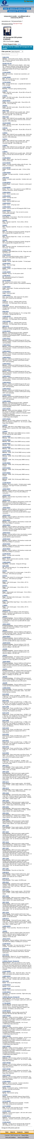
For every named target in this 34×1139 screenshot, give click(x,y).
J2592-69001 (6, 520)
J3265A (4, 931)
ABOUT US (12, 8)
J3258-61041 (6, 643)
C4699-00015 (6, 199)
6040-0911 (5, 311)
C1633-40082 (6, 87)
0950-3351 (5, 807)
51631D (4, 580)
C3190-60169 (6, 557)
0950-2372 (5, 765)
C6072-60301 (6, 419)
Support (27, 1132)
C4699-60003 (6, 926)
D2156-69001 (6, 447)
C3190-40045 (6, 272)
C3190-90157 (6, 331)
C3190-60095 (6, 72)
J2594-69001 (6, 636)
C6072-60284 (6, 1015)
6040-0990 (5, 566)
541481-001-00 (6, 63)
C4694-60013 (6, 351)
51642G (4, 235)
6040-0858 (5, 305)
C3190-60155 (6, 316)
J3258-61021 (6, 539)
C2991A (4, 151)
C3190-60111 (6, 275)
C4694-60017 (6, 376)
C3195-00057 (6, 287)
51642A (4, 220)
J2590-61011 (6, 500)
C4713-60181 (6, 163)
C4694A (17, 41)
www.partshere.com (6, 21)
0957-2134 (5, 842)
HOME (5, 8)
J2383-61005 (6, 495)
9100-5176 (5, 878)
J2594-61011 (6, 532)
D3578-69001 (6, 473)
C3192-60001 (6, 215)
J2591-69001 (6, 624)
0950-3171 (5, 782)
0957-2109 (5, 825)
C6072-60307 (6, 1075)
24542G (4, 105)
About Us (12, 1132)
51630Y (4, 571)
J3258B (4, 649)
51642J (4, 245)
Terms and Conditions (10, 1137)
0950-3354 (5, 819)
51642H (4, 240)
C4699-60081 (6, 688)
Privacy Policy (25, 1135)
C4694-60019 (6, 388)
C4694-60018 (6, 382)
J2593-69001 (6, 525)
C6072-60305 (6, 1062)
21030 (4, 300)
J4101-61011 (6, 939)
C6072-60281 (6, 409)
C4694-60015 (6, 363)
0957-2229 (5, 912)
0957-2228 (5, 902)
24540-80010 (6, 100)
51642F (4, 230)
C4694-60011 (6, 338)
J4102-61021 (6, 544)
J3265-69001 (6, 661)
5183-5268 (5, 948)
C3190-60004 (6, 1081)
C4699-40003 (6, 203)
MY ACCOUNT (22, 11)
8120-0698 (5, 694)
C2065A (4, 425)
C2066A (4, 431)
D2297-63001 (6, 451)
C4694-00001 (6, 562)
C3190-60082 (6, 187)
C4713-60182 (6, 168)
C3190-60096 (6, 971)
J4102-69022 (6, 549)
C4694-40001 (6, 192)
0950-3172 (5, 788)
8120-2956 (5, 734)
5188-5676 (5, 872)
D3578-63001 (6, 468)
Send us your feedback (23, 1137)
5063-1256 (5, 110)
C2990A (4, 145)
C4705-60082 (6, 82)
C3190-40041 (6, 263)
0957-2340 (5, 858)
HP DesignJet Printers (17, 21)
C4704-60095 (6, 280)
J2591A (4, 630)
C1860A (4, 595)
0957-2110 (5, 832)
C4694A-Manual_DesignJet (10, 997)
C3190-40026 (6, 1111)
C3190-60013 (6, 992)
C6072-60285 (6, 1026)
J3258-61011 (6, 610)
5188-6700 (5, 57)
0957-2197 (5, 848)
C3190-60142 (6, 1011)
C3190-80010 (6, 1091)
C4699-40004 (6, 207)
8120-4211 (5, 740)
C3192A (4, 1095)
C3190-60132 (6, 943)
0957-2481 (5, 868)
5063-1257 (5, 117)
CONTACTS (20, 8)
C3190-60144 (6, 1116)
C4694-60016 (6, 370)
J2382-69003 (6, 489)
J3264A (4, 655)
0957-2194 (5, 896)
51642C (4, 225)
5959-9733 (5, 326)
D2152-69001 (6, 440)
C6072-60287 (6, 1046)
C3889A (4, 605)
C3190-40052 (6, 267)
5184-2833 (5, 955)
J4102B (4, 683)
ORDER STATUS (12, 11)
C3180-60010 (6, 182)
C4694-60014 (6, 357)
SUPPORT (27, 8)
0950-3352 (5, 813)
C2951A (4, 139)
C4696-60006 (6, 255)
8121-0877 (5, 759)
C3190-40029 (6, 260)
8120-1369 (5, 706)
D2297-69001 (6, 454)
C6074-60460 (6, 321)
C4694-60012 (6, 345)
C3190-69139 (6, 482)
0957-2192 (5, 890)
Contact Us (20, 1132)
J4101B (4, 676)
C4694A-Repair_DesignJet (10, 961)
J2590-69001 (6, 507)
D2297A (4, 458)
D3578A (4, 478)
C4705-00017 (6, 291)
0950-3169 (5, 771)
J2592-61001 (6, 515)
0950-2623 (5, 882)
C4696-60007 (6, 295)
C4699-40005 (6, 210)
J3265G (4, 669)
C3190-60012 (6, 985)
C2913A (4, 128)
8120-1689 (5, 720)
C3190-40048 (6, 77)
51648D (4, 590)
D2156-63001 (6, 443)
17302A (4, 95)
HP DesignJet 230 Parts (7, 23)
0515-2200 (5, 981)
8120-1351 (5, 700)
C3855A (4, 600)
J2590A (4, 616)
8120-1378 (5, 713)
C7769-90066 (6, 1003)
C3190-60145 (6, 553)
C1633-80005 (6, 1086)
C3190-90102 (6, 1122)
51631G (4, 585)
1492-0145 (5, 177)
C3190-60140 (6, 988)
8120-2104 (5, 728)
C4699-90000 (6, 401)
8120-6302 (5, 753)
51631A (4, 576)
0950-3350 (5, 800)
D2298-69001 (6, 463)
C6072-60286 (6, 1036)
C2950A (4, 133)
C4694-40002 (6, 196)
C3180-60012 (6, 158)
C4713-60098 (6, 1106)
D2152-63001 (6, 436)
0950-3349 (5, 793)
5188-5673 (5, 918)
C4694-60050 (6, 172)
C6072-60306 (6, 1069)
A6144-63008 (6, 123)
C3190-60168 (6, 250)
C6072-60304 (6, 1056)
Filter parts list (6, 51)
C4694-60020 (6, 395)
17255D (4, 91)
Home (6, 1132)
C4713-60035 (6, 1101)
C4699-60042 (6, 976)
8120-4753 (5, 746)
